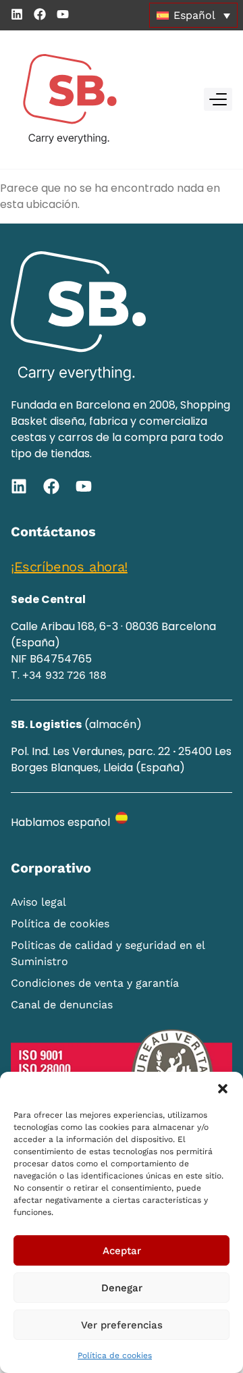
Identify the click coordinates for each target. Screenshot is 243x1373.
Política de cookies (115, 1355)
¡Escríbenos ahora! (69, 567)
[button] (223, 1088)
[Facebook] (40, 14)
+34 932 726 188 (64, 675)
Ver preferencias (122, 1325)
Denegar (121, 1288)
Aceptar (122, 1251)
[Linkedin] (17, 14)
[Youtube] (63, 14)
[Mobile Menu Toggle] (218, 99)
